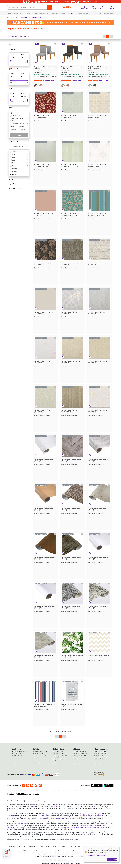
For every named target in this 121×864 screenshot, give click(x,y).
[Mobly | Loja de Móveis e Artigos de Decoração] (66, 7)
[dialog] (101, 854)
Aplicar (19, 135)
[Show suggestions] (27, 146)
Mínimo (12, 54)
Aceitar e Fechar (112, 859)
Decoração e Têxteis (13, 17)
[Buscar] (49, 7)
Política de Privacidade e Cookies (97, 855)
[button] (19, 36)
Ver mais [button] (13, 174)
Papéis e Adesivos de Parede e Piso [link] (31, 17)
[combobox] (17, 147)
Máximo (22, 54)
